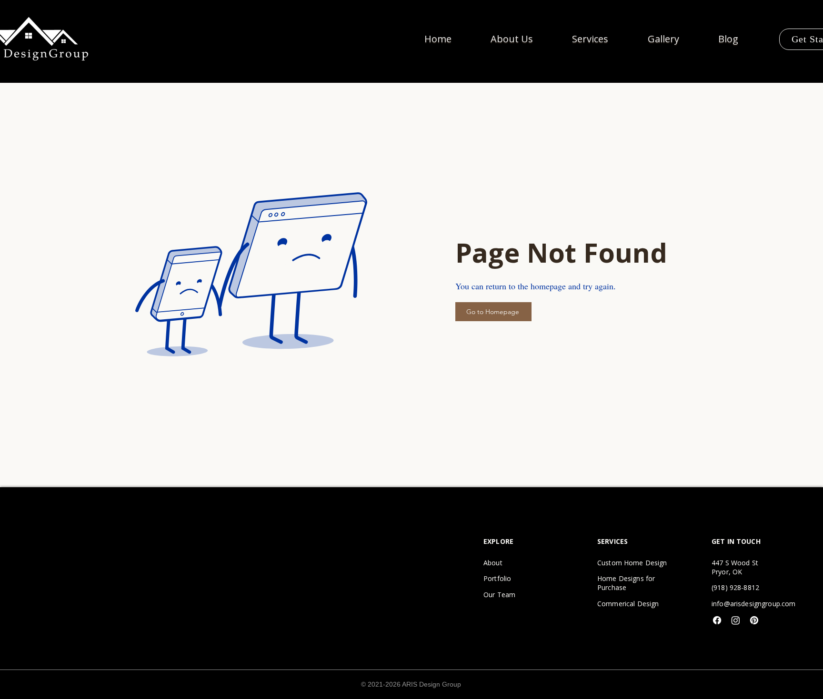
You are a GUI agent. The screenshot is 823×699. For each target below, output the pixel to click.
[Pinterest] (754, 620)
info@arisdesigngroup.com (753, 603)
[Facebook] (717, 620)
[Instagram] (735, 620)
